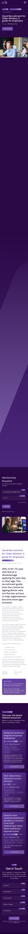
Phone (22, 896)
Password (22, 496)
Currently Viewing (7, 12)
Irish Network (16, 749)
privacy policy (16, 922)
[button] (24, 2)
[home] (11, 2)
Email (23, 490)
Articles (6, 747)
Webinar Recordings (9, 790)
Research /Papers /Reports (16, 840)
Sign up (12, 511)
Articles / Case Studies (15, 9)
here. (18, 666)
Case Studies (8, 749)
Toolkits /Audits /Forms (10, 792)
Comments (21, 908)
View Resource (7, 28)
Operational (7, 752)
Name (23, 883)
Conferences (13, 747)
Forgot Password (22, 502)
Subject (22, 902)
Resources (5, 9)
